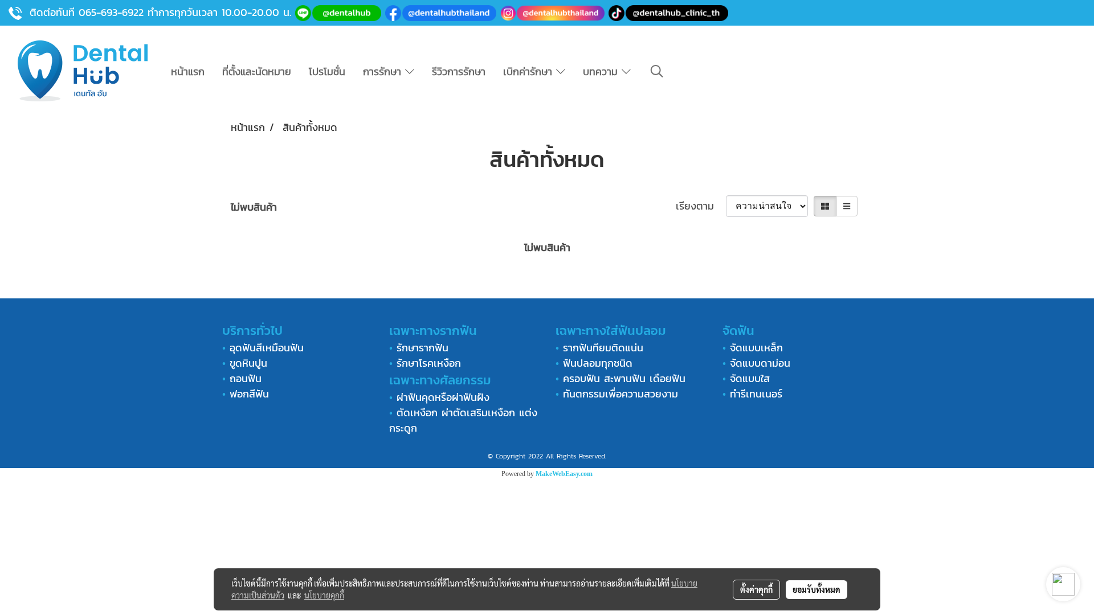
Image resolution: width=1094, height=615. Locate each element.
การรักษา (384, 71)
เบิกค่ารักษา (529, 71)
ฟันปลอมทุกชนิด (597, 363)
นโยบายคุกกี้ (324, 595)
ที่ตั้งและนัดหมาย (256, 71)
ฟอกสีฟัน (249, 393)
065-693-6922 (111, 12)
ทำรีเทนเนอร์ (754, 393)
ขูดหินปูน (248, 363)
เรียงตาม (701, 206)
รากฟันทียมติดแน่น (603, 347)
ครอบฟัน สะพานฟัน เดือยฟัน (624, 378)
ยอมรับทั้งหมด (816, 589)
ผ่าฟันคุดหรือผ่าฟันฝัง (443, 397)
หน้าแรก (188, 71)
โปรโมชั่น (327, 71)
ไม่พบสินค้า (254, 207)
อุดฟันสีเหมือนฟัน (267, 347)
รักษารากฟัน (422, 347)
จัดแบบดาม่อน (760, 363)
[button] (657, 71)
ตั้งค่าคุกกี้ (756, 589)
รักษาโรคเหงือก (429, 363)
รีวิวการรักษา (458, 71)
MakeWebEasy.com (564, 474)
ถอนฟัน (244, 378)
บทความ (602, 71)
